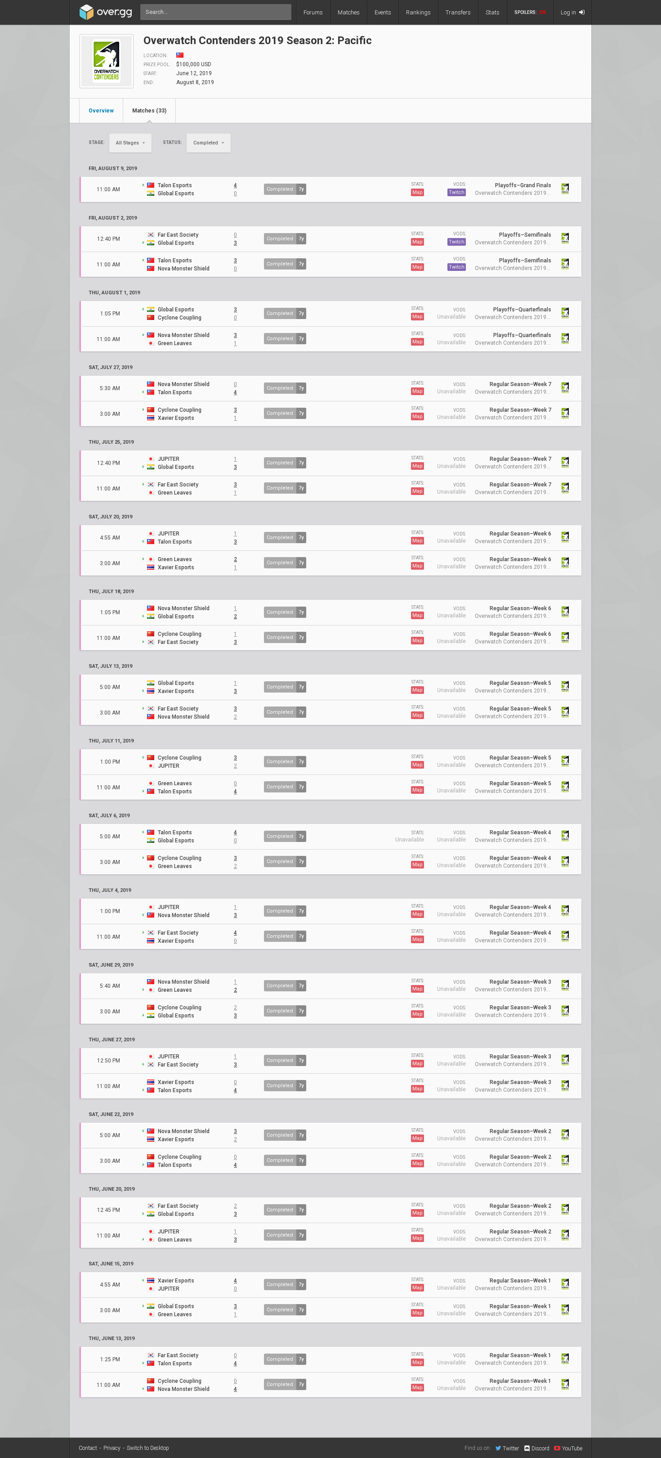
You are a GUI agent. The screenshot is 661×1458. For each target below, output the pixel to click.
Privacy (112, 1448)
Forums (313, 12)
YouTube (572, 1448)
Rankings (418, 12)
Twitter (511, 1448)
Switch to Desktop (148, 1448)
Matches (349, 12)
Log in (569, 12)
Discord (540, 1448)
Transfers (458, 12)
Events (383, 12)
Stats (493, 12)
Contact (88, 1448)
